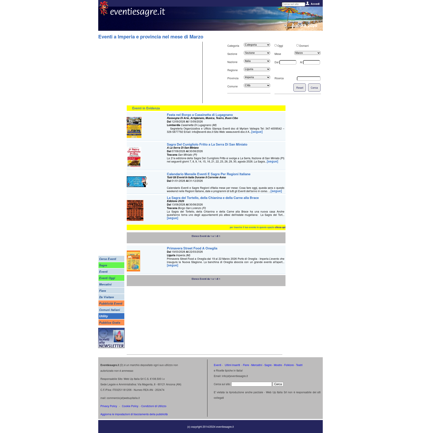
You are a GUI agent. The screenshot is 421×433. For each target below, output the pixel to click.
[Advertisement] (164, 72)
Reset (299, 87)
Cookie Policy (130, 406)
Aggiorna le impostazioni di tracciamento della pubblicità (134, 414)
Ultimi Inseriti (232, 365)
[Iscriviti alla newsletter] (111, 347)
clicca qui (280, 227)
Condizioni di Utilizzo (153, 406)
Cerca (314, 87)
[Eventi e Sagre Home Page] (103, 14)
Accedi (315, 4)
